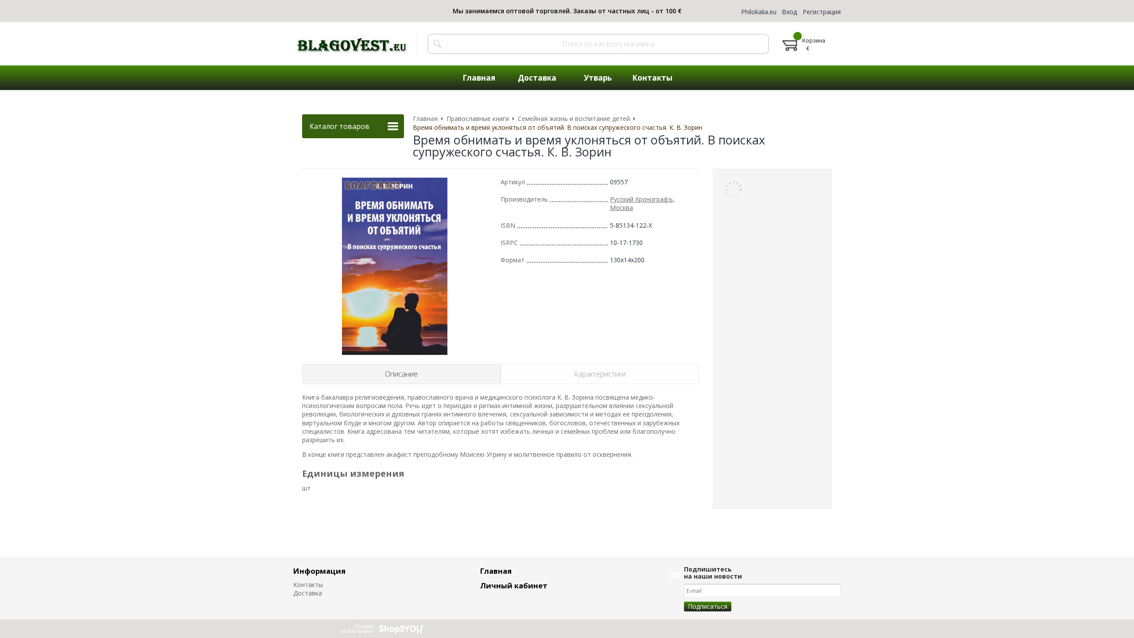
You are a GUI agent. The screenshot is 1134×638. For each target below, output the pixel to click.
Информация (319, 571)
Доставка (307, 593)
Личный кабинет (514, 585)
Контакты (308, 584)
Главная (496, 571)
